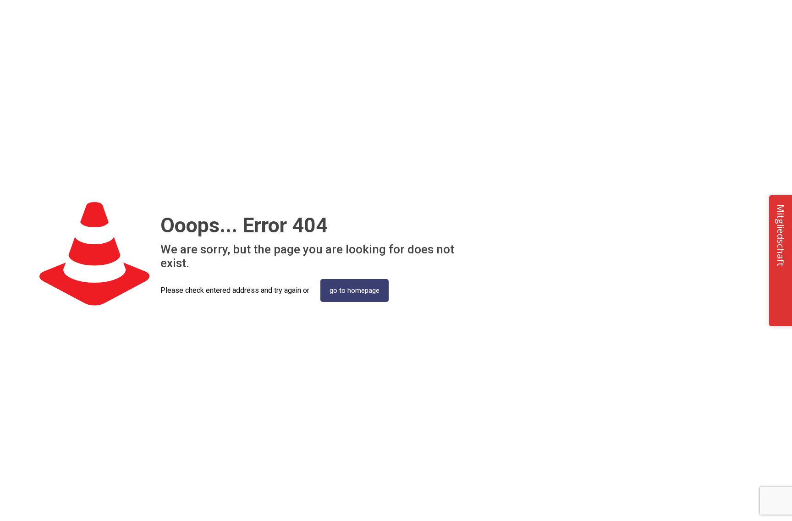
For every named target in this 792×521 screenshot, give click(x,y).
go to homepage (355, 290)
